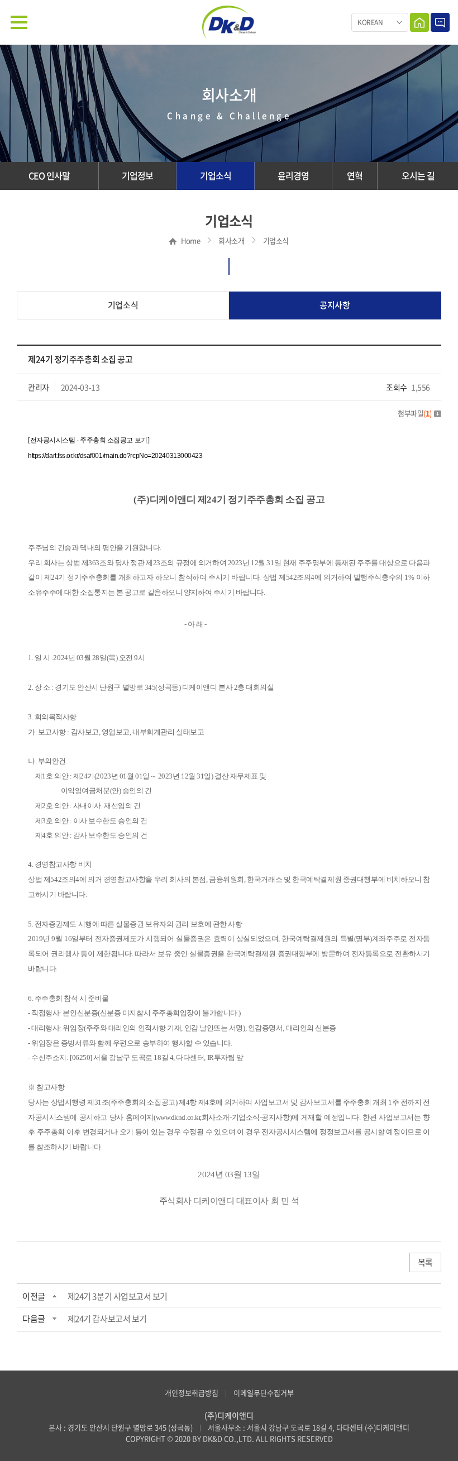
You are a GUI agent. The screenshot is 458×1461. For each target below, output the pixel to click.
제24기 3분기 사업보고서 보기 (118, 1296)
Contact (440, 22)
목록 (425, 1262)
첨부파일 (415, 413)
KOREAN (370, 22)
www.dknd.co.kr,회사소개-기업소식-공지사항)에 (227, 1117)
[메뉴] (19, 22)
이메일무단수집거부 (263, 1392)
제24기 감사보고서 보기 (107, 1318)
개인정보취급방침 (191, 1392)
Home (419, 22)
